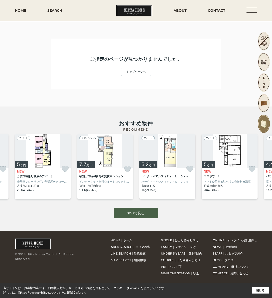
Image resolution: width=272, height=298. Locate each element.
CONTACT (216, 11)
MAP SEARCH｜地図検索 (128, 260)
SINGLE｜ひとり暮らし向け (180, 240)
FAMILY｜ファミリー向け (178, 247)
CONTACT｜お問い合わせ (230, 273)
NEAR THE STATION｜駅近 (180, 273)
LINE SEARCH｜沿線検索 (128, 253)
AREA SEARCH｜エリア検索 (130, 247)
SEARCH (54, 11)
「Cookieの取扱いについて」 (44, 292)
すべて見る (136, 213)
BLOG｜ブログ (223, 260)
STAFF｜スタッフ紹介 (228, 253)
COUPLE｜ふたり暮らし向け (180, 260)
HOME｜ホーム (121, 240)
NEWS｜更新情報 (225, 247)
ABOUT (180, 11)
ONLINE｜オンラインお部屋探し (235, 240)
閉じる (260, 290)
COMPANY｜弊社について (231, 267)
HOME (20, 11)
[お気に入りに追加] (65, 169)
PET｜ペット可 (171, 267)
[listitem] (43, 166)
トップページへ (136, 71)
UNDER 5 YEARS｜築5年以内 (181, 253)
